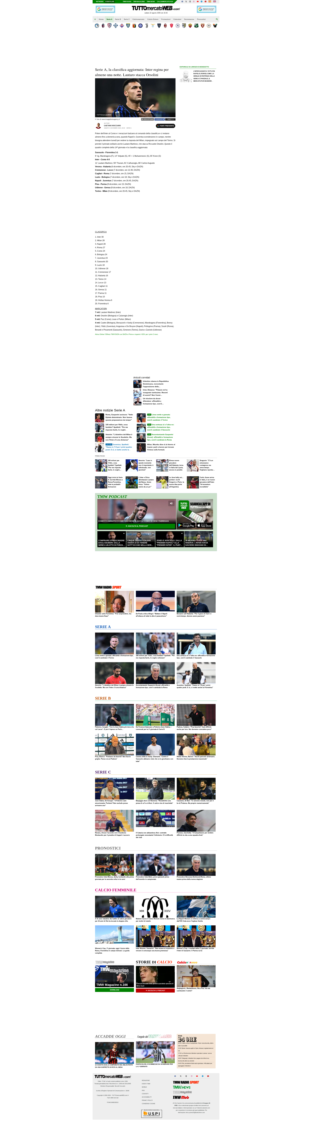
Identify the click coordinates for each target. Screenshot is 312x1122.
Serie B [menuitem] (118, 19)
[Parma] (183, 25)
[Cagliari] (109, 25)
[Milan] (165, 25)
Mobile (144, 1087)
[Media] (205, 1)
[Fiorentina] (121, 25)
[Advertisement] (198, 163)
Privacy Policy (147, 1100)
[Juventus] (146, 25)
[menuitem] (95, 19)
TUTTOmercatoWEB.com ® (120, 1095)
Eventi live (109, 1)
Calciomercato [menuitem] (138, 19)
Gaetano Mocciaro (112, 126)
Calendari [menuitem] (177, 19)
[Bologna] (103, 25)
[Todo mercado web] (210, 1)
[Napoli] (177, 25)
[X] (186, 1)
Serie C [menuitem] (127, 19)
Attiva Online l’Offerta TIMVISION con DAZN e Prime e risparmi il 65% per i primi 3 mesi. (126, 334)
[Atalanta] (96, 25)
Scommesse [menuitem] (189, 19)
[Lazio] (152, 25)
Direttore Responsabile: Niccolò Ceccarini (112, 1086)
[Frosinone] (128, 25)
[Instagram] (193, 1)
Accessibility (147, 1097)
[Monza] (171, 25)
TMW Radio (127, 1)
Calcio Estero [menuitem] (152, 19)
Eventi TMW (146, 1084)
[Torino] (202, 25)
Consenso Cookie (148, 1103)
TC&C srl (104, 1081)
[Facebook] (182, 1)
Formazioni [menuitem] (166, 19)
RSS (143, 1090)
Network (100, 1)
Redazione (146, 1080)
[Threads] (190, 1)
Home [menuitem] (101, 19)
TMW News (151, 1)
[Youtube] (197, 1)
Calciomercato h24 (165, 1)
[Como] (115, 25)
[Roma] (190, 25)
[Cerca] (217, 19)
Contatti (145, 1093)
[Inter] (140, 25)
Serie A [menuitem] (109, 19)
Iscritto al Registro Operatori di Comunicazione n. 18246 (112, 1090)
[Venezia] (215, 25)
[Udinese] (208, 25)
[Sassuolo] (196, 25)
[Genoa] (134, 25)
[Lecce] (159, 25)
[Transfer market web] (214, 1)
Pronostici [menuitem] (201, 19)
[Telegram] (201, 1)
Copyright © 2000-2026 (104, 1095)
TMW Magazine (139, 1)
